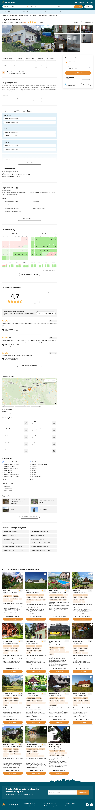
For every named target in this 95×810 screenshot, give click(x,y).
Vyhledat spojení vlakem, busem (22, 406)
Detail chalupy (13, 619)
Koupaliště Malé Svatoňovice (11, 476)
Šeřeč (52, 748)
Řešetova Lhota (30, 746)
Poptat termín (78, 73)
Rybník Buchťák (8, 470)
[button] (29, 389)
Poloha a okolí (57, 12)
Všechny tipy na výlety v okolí (29, 516)
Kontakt (67, 806)
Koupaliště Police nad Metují (11, 468)
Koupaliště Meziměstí (9, 466)
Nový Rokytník (54, 592)
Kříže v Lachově (43, 509)
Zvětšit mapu (51, 380)
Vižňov (28, 643)
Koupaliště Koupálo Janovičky (11, 474)
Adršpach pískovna (8, 488)
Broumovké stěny (8, 490)
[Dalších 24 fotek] (36, 683)
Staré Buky (14, 695)
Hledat (79, 7)
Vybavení (25, 12)
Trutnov (59, 592)
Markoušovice (7, 592)
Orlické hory (79, 643)
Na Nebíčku (34, 466)
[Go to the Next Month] (56, 233)
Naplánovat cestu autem (8, 406)
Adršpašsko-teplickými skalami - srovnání (47, 501)
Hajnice (29, 592)
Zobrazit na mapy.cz (36, 406)
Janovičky (34, 472)
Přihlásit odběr (83, 792)
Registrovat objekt (70, 803)
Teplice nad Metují (42, 15)
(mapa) (24, 22)
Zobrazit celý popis (29, 100)
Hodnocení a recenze (45, 12)
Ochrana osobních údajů (51, 803)
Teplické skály (7, 486)
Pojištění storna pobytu (50, 806)
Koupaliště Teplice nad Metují (11, 464)
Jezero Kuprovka (8, 472)
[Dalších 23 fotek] (82, 580)
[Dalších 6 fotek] (59, 734)
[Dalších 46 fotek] (59, 683)
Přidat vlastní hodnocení (46, 313)
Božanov (76, 695)
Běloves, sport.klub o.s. (37, 476)
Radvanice (34, 468)
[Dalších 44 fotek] (36, 734)
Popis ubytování (6, 12)
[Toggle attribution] (55, 403)
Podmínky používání (29, 803)
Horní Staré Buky (8, 695)
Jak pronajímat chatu (29, 806)
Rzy (74, 643)
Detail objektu (36, 619)
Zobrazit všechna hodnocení (29, 365)
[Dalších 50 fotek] (13, 734)
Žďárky (29, 695)
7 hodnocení (43, 22)
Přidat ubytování (81, 2)
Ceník (86, 78)
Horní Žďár (6, 643)
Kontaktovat (86, 84)
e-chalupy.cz (5, 15)
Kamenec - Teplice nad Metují (39, 464)
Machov (34, 470)
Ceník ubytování (16, 12)
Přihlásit (91, 2)
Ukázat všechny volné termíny (29, 274)
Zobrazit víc (5, 479)
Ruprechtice (76, 592)
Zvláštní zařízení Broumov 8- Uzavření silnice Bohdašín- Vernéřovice (18, 501)
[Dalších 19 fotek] (13, 580)
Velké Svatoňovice (15, 592)
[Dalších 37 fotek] (82, 683)
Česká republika (13, 15)
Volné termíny (34, 12)
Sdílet (76, 22)
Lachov (12, 509)
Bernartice (53, 644)
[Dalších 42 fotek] (82, 631)
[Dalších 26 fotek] (59, 631)
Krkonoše (6, 593)
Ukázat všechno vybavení (29, 218)
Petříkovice (34, 474)
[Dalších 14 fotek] (13, 631)
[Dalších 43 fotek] (59, 580)
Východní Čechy (23, 15)
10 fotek (36, 49)
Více (15, 612)
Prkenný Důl (53, 695)
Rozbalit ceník (29, 162)
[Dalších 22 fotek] (36, 580)
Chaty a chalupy (32, 15)
